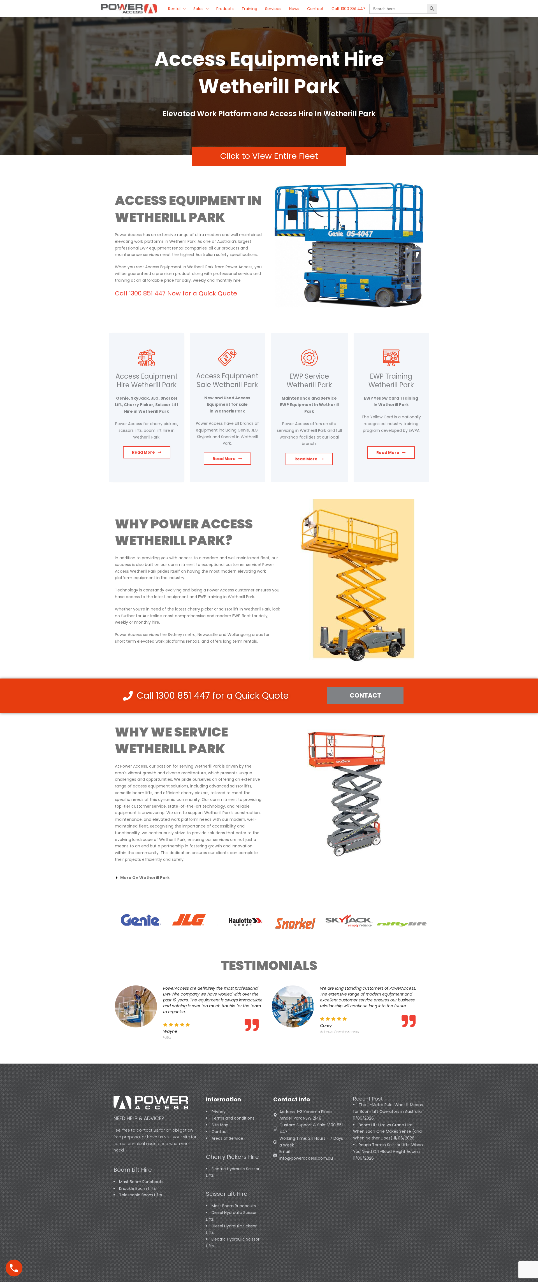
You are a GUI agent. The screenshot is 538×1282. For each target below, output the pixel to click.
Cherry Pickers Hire (232, 1157)
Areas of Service (227, 1138)
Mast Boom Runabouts (141, 1182)
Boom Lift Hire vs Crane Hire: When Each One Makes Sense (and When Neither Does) (387, 1131)
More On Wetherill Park (145, 877)
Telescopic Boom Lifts (140, 1195)
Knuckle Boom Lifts (137, 1188)
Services (273, 8)
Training (249, 8)
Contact (315, 8)
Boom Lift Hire (132, 1170)
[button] (269, 877)
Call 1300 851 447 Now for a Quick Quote (176, 293)
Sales (198, 8)
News (294, 8)
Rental (174, 8)
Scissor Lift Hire (226, 1194)
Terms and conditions (233, 1118)
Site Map (220, 1125)
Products (225, 8)
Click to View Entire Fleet (269, 156)
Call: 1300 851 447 (348, 8)
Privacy (219, 1112)
